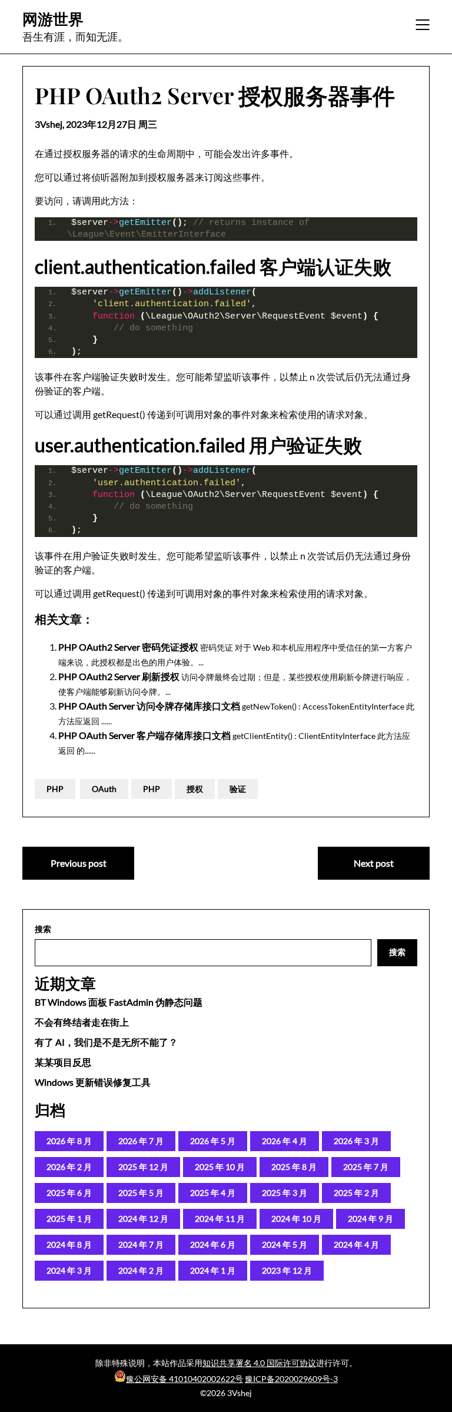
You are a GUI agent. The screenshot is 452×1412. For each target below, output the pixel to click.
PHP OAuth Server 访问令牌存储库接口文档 (149, 705)
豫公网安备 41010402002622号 (184, 1379)
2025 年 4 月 (212, 1193)
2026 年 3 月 (356, 1141)
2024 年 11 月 (220, 1219)
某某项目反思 (63, 1062)
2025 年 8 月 (294, 1167)
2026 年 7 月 (141, 1141)
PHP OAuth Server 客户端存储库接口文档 (144, 735)
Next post (374, 863)
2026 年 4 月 (284, 1141)
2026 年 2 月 (69, 1167)
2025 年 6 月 (69, 1193)
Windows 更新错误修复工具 (93, 1082)
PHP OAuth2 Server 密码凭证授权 (128, 646)
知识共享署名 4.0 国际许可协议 (259, 1363)
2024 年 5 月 (284, 1244)
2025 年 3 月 (284, 1193)
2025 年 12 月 (143, 1167)
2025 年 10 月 (220, 1167)
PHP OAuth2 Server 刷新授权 (119, 676)
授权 (195, 789)
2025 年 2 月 (356, 1193)
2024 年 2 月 (141, 1270)
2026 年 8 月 (69, 1141)
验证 (238, 789)
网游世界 (53, 19)
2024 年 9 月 (370, 1219)
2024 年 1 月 (212, 1270)
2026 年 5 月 (212, 1141)
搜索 (43, 929)
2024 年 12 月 (143, 1219)
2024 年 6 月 (212, 1244)
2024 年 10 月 (296, 1219)
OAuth (104, 789)
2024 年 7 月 (141, 1244)
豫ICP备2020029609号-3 (291, 1379)
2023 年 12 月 (287, 1270)
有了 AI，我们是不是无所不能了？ (106, 1042)
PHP (55, 789)
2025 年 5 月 (141, 1193)
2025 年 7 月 (365, 1167)
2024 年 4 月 (356, 1244)
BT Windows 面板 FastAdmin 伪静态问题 (118, 1001)
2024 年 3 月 (69, 1270)
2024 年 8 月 (69, 1244)
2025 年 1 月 (69, 1219)
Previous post (79, 863)
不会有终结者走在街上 (82, 1021)
